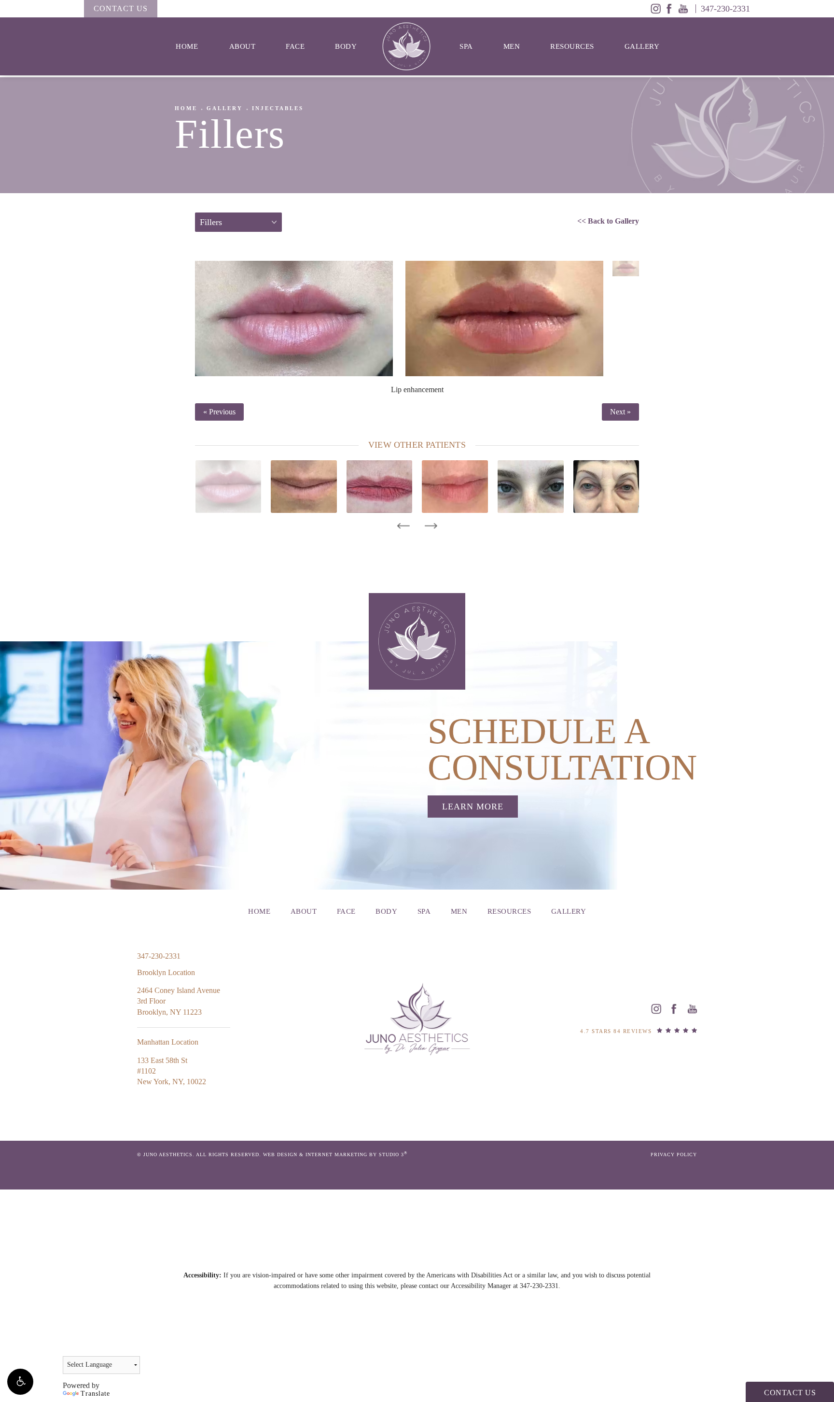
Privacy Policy (674, 1154)
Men (511, 46)
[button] (20, 1382)
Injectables (278, 108)
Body (346, 46)
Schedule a (562, 749)
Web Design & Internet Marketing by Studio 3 (335, 1154)
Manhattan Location (167, 1042)
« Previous (219, 412)
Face (295, 46)
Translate (95, 1393)
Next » (620, 412)
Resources (572, 46)
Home (187, 46)
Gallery (642, 46)
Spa (466, 46)
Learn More (472, 806)
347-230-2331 (539, 1285)
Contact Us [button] (790, 1392)
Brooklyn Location (166, 972)
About (242, 46)
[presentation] (403, 526)
